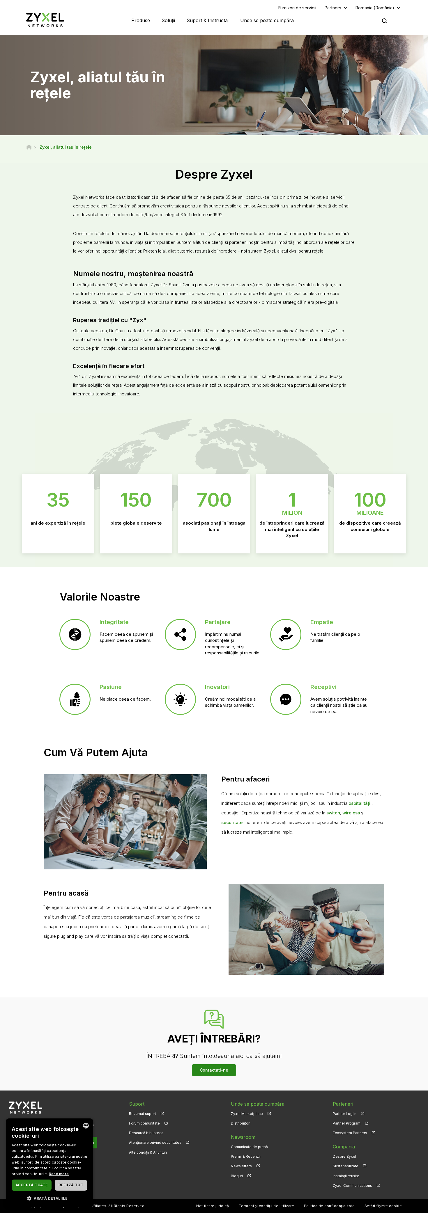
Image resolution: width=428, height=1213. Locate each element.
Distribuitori (240, 1123)
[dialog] (49, 1162)
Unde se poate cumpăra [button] (267, 20)
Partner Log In (344, 1113)
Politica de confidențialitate (329, 1206)
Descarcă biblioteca (146, 1133)
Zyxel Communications (352, 1185)
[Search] (384, 21)
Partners (332, 7)
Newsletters (241, 1166)
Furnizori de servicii (297, 7)
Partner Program (346, 1123)
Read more (59, 1174)
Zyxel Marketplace (247, 1113)
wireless (351, 813)
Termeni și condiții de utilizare (266, 1206)
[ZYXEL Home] (45, 20)
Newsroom (243, 1137)
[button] (49, 1198)
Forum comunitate (144, 1123)
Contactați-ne (214, 1070)
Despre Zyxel (344, 1156)
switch (333, 813)
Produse (140, 20)
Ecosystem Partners (350, 1133)
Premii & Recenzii (246, 1156)
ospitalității (360, 803)
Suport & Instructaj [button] (208, 20)
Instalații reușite (346, 1176)
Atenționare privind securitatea (155, 1142)
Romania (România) (374, 7)
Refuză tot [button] (71, 1185)
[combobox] (86, 1126)
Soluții (168, 20)
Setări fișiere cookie (383, 1206)
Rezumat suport (142, 1113)
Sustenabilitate (345, 1166)
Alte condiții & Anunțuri (148, 1152)
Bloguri (237, 1176)
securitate (232, 822)
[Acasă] (29, 147)
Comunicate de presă (249, 1147)
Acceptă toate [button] (31, 1185)
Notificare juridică (212, 1206)
